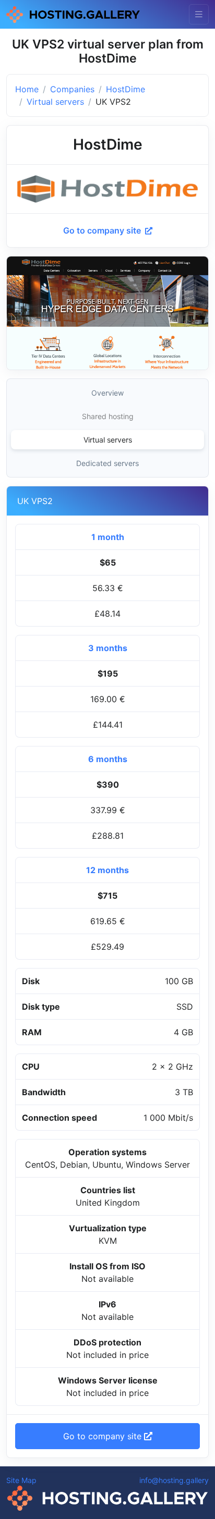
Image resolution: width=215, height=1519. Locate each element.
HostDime (125, 89)
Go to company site (103, 230)
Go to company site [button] (103, 1436)
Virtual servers (55, 101)
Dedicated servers (107, 463)
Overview (107, 392)
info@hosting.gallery (174, 1480)
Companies (72, 89)
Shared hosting (108, 416)
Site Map (21, 1480)
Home (27, 89)
